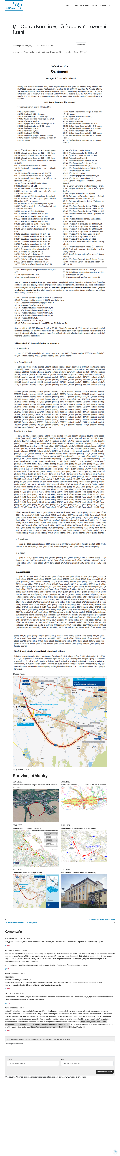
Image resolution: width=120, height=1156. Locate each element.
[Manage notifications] (115, 1152)
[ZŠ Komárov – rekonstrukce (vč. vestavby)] (84, 891)
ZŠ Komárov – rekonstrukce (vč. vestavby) (78, 872)
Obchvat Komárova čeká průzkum (27, 872)
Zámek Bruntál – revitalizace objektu (21, 922)
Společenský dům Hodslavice (102, 919)
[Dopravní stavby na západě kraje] (36, 848)
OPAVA (52, 45)
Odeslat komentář (104, 1072)
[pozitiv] (5, 945)
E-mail (63, 1059)
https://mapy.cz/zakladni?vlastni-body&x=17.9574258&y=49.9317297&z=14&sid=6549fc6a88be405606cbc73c (56, 1023)
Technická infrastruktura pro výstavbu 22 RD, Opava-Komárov (35, 786)
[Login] (113, 6)
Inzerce (103, 5)
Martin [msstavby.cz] (22, 45)
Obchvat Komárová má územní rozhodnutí (78, 828)
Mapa (68, 5)
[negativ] (8, 945)
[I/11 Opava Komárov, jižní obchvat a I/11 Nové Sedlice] (84, 798)
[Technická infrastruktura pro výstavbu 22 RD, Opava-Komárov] (36, 805)
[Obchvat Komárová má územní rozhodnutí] (84, 846)
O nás (94, 5)
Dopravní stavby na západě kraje (27, 828)
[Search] (110, 6)
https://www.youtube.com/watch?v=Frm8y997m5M (51, 1027)
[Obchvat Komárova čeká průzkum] (36, 891)
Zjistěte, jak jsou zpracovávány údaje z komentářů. (65, 1077)
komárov (81, 45)
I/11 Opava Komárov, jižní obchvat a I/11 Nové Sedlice (83, 785)
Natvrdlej (9, 977)
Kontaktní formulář (81, 5)
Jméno (9, 1059)
